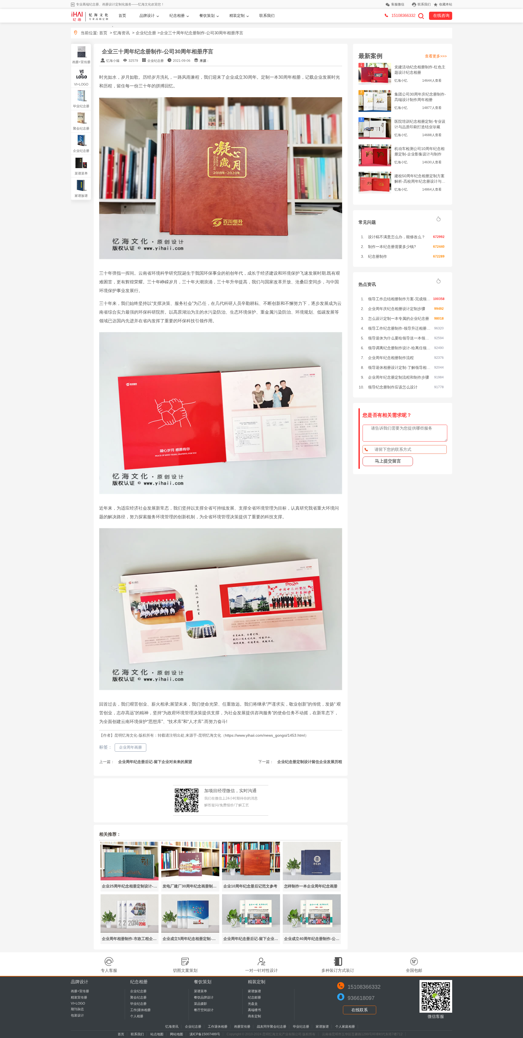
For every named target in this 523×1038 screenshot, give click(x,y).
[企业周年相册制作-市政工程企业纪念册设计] (130, 931)
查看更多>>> (436, 56)
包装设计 (77, 1015)
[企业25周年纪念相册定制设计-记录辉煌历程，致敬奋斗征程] (130, 879)
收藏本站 (445, 4)
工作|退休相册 (140, 1010)
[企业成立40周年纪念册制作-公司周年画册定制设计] (312, 931)
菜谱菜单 (81, 173)
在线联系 (359, 1010)
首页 (122, 15)
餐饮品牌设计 (204, 997)
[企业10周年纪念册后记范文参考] (251, 879)
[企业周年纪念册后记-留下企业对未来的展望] (251, 931)
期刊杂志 (77, 1009)
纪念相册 (177, 15)
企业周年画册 (130, 747)
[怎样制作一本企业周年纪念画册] (312, 879)
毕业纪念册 (81, 106)
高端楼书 (254, 1010)
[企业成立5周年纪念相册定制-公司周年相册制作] (190, 931)
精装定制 (237, 15)
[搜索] (421, 16)
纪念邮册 (254, 997)
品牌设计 (147, 15)
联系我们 (424, 4)
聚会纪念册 (81, 128)
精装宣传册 (79, 997)
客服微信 (397, 4)
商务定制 (254, 1016)
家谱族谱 (81, 196)
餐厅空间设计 (204, 1010)
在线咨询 (441, 15)
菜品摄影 (200, 1004)
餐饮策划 (207, 15)
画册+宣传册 (81, 62)
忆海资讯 (121, 32)
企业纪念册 (146, 32)
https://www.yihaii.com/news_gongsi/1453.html (265, 735)
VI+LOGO (81, 84)
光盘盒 (253, 1004)
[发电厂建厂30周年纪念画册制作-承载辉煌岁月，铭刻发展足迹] (190, 879)
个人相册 (136, 1016)
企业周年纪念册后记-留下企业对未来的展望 (154, 762)
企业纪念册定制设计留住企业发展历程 (309, 762)
